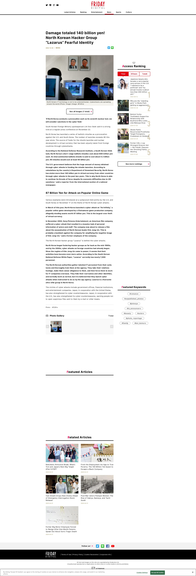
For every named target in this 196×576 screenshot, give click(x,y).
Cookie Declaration (92, 554)
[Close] (192, 572)
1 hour (123, 74)
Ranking (83, 12)
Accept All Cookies (157, 572)
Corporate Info (105, 554)
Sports (118, 12)
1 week (144, 74)
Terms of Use (66, 554)
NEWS (58, 48)
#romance (134, 294)
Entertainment (96, 12)
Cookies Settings (142, 572)
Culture (129, 12)
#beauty (127, 313)
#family (125, 323)
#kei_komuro (140, 323)
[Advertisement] (80, 395)
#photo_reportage (134, 318)
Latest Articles (70, 12)
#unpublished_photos (134, 299)
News (109, 12)
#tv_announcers (134, 308)
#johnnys (134, 303)
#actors (140, 313)
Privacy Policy (78, 554)
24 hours (134, 74)
